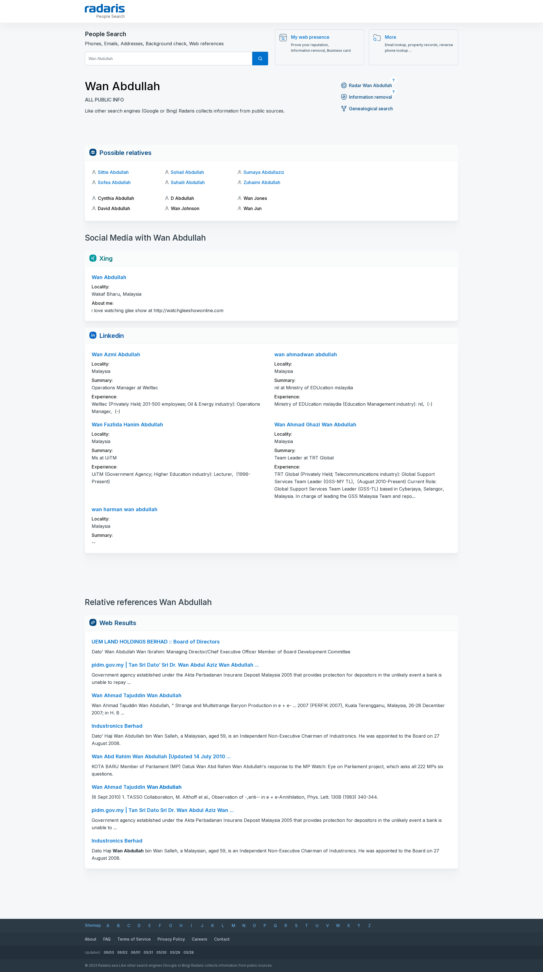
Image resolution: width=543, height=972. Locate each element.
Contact (222, 939)
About (90, 939)
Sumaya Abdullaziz (264, 172)
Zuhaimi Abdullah (262, 182)
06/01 (135, 952)
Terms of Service (134, 939)
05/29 (175, 952)
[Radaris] (105, 8)
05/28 (189, 952)
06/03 (109, 952)
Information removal (370, 97)
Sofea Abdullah (114, 182)
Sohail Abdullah (187, 172)
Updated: (92, 952)
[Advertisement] (271, 132)
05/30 (161, 952)
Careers (199, 939)
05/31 (148, 952)
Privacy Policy (171, 939)
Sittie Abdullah (113, 172)
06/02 (122, 952)
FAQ (107, 939)
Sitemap (93, 925)
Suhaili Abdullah (188, 182)
